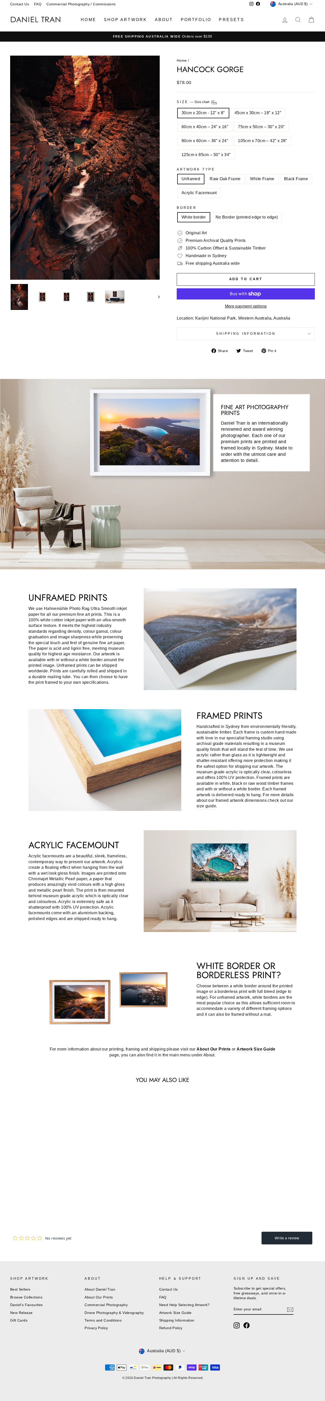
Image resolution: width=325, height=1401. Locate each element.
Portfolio (196, 20)
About (164, 20)
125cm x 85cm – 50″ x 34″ (206, 155)
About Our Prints (99, 1297)
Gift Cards (18, 1320)
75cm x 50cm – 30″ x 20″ (261, 127)
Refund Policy (171, 1328)
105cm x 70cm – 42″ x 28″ (262, 141)
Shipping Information (176, 1320)
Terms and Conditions (103, 1320)
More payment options (246, 306)
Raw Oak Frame (225, 179)
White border (194, 217)
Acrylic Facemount (199, 193)
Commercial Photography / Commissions (81, 4)
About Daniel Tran (100, 1289)
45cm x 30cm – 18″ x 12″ (258, 113)
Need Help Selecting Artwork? (184, 1305)
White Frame (262, 179)
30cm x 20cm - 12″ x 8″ (203, 113)
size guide (206, 806)
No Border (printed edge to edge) (247, 217)
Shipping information (245, 334)
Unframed (191, 179)
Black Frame (296, 179)
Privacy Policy (96, 1328)
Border (187, 208)
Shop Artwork (125, 20)
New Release (21, 1313)
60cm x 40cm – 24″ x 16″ (205, 127)
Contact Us (19, 4)
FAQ (37, 4)
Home (88, 20)
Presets (231, 20)
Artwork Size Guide (175, 1313)
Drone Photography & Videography (114, 1313)
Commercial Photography (106, 1305)
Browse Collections (26, 1297)
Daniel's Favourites (26, 1305)
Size (193, 102)
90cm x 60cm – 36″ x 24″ (205, 141)
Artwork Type (196, 169)
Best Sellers (20, 1289)
